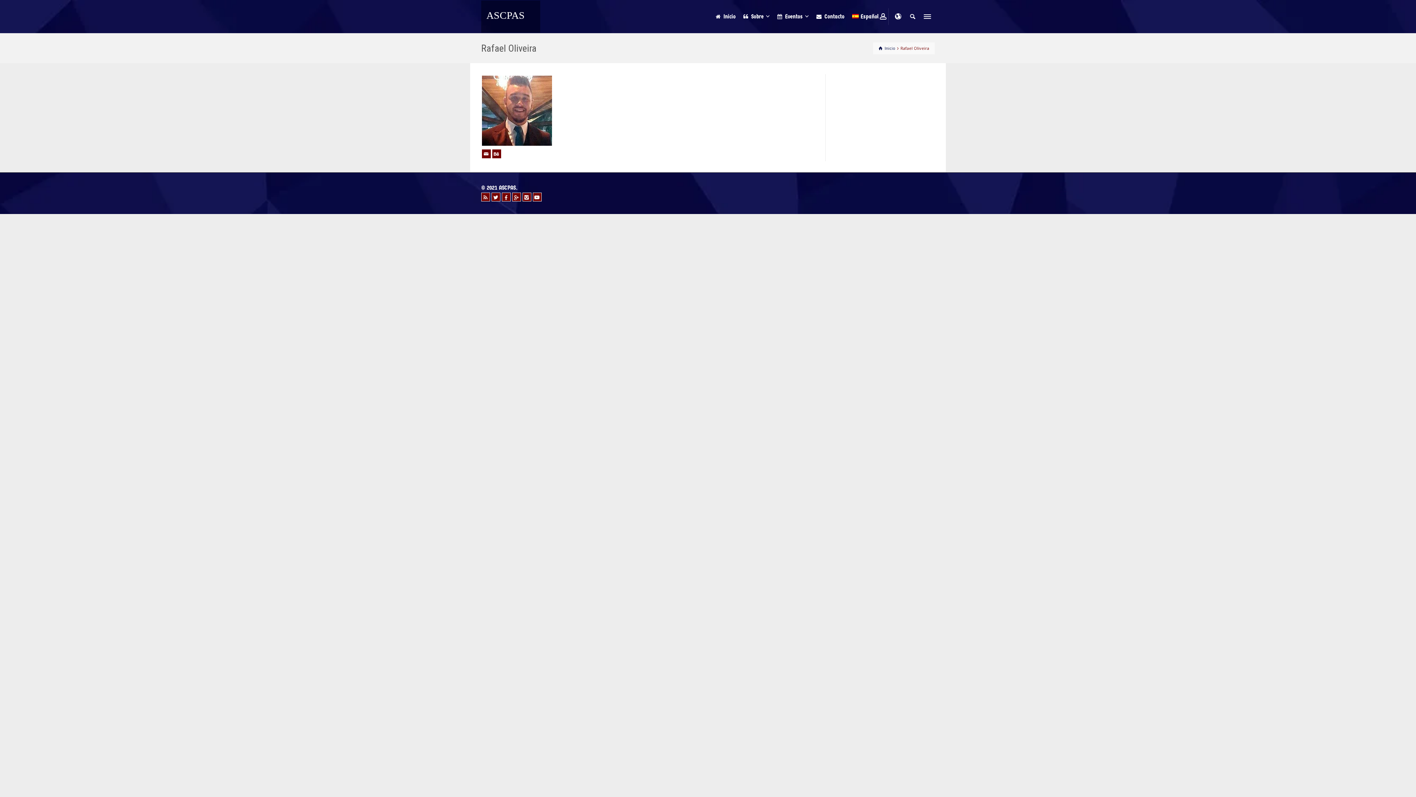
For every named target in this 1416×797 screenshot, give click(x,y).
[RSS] (485, 197)
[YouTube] (537, 197)
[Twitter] (496, 197)
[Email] (486, 153)
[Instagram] (527, 197)
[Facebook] (506, 197)
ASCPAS (505, 15)
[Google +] (516, 197)
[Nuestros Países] (898, 16)
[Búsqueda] (912, 16)
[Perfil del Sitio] (496, 153)
